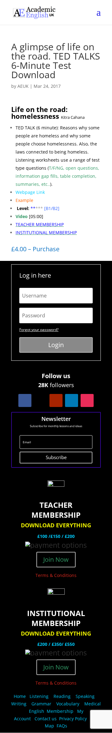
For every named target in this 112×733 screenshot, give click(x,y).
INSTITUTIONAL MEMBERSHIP (46, 232)
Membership (60, 711)
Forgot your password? (38, 329)
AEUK (23, 86)
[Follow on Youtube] (56, 400)
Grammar (41, 704)
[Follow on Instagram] (87, 400)
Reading (62, 696)
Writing (18, 704)
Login (56, 345)
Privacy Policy (73, 719)
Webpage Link (30, 192)
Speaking (85, 696)
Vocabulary (67, 704)
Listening (39, 696)
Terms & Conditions (56, 575)
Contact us (46, 719)
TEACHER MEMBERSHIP (40, 224)
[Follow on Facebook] (24, 400)
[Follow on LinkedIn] (71, 400)
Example (24, 200)
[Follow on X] (40, 400)
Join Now (56, 559)
